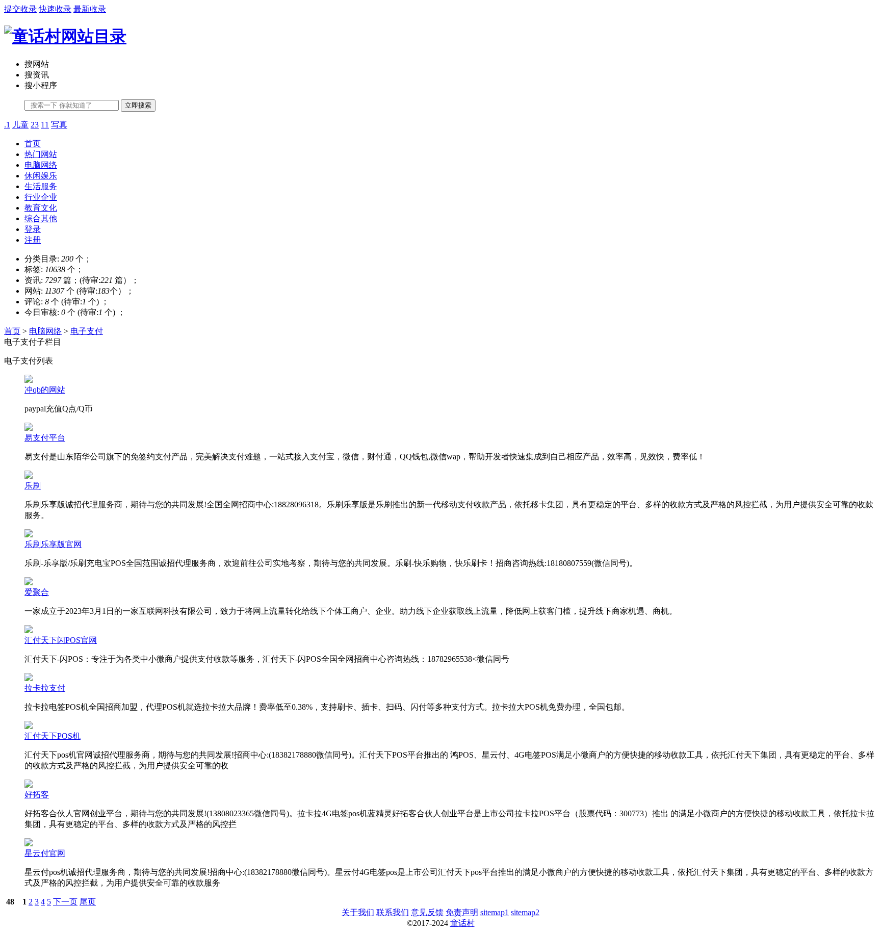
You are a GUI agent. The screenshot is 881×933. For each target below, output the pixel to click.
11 (45, 124)
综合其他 (40, 218)
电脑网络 (40, 165)
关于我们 (358, 912)
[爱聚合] (28, 582)
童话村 (462, 923)
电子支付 (86, 331)
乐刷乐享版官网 (53, 544)
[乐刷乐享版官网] (28, 534)
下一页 (65, 901)
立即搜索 (138, 105)
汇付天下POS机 (52, 736)
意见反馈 (427, 912)
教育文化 (40, 207)
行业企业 (40, 197)
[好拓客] (28, 785)
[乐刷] (28, 476)
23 (35, 124)
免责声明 (462, 912)
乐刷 (32, 485)
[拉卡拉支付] (28, 678)
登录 (32, 229)
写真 (59, 124)
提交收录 (20, 9)
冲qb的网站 (44, 389)
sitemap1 (494, 912)
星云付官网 (44, 853)
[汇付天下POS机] (28, 726)
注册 (32, 240)
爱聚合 (36, 592)
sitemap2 (525, 912)
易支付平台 (44, 437)
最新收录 (89, 9)
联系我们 (392, 912)
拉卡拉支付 (44, 688)
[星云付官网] (28, 843)
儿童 (20, 124)
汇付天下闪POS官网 (60, 640)
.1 (7, 124)
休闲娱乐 (40, 175)
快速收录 (55, 9)
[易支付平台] (28, 428)
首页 (32, 143)
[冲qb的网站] (28, 380)
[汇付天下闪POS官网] (28, 630)
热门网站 (40, 154)
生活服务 (40, 186)
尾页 (88, 901)
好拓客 (36, 794)
